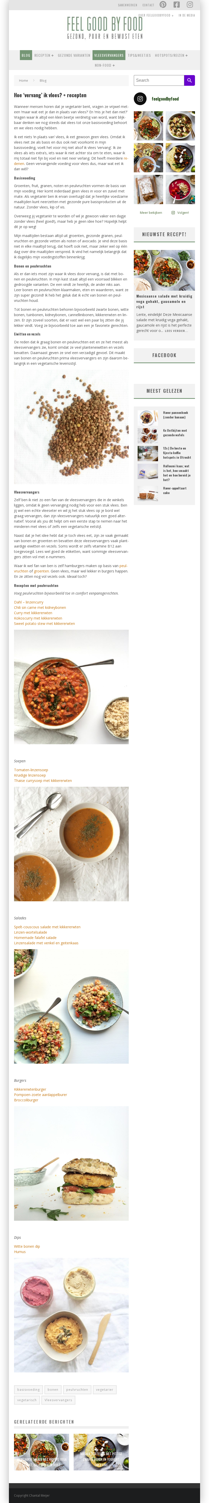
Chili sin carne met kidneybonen (40, 607)
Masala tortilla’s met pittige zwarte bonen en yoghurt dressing (101, 1459)
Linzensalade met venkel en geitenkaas (46, 942)
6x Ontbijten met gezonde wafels (175, 432)
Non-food (103, 65)
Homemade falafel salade (35, 937)
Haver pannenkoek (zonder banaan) (175, 414)
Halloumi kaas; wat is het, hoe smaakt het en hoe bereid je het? (176, 473)
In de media (187, 15)
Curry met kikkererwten (33, 612)
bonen (53, 1389)
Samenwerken (127, 5)
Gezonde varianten (74, 55)
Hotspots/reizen (169, 55)
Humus (20, 1251)
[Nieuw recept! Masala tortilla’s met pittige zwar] (180, 157)
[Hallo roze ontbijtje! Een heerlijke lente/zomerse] (180, 189)
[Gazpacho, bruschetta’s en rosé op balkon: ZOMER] (148, 157)
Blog (26, 55)
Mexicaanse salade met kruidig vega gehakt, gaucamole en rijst (164, 301)
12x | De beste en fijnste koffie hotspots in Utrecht (177, 452)
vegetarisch (27, 1400)
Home (23, 80)
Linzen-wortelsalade (30, 932)
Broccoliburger (26, 1100)
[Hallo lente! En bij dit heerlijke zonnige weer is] (148, 126)
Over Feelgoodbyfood (154, 15)
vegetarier (104, 1389)
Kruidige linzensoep (30, 775)
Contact (148, 5)
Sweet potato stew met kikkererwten (44, 623)
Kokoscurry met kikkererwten (38, 618)
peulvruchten (77, 1389)
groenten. (42, 571)
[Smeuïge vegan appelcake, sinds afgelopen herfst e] (148, 189)
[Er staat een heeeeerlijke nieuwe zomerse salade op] (180, 126)
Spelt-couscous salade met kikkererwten (47, 926)
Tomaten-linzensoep (31, 769)
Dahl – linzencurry (28, 602)
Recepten (42, 55)
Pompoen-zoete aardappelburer (40, 1094)
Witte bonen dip (27, 1246)
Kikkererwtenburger (30, 1089)
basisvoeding (28, 1389)
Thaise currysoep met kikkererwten (43, 780)
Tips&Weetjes (139, 55)
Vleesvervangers (109, 55)
